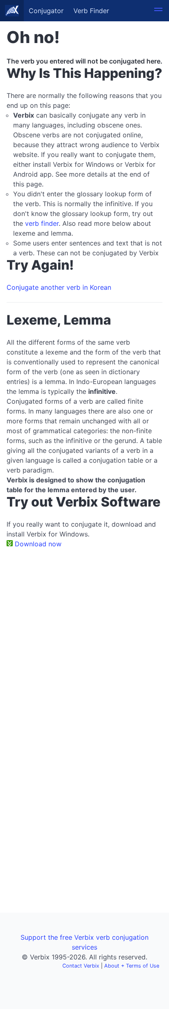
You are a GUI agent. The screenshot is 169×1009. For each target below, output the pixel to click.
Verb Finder (91, 11)
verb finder (42, 223)
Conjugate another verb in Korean (59, 287)
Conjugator (46, 11)
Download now (38, 544)
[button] (158, 10)
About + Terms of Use (131, 966)
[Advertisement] (84, 643)
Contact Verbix (80, 966)
